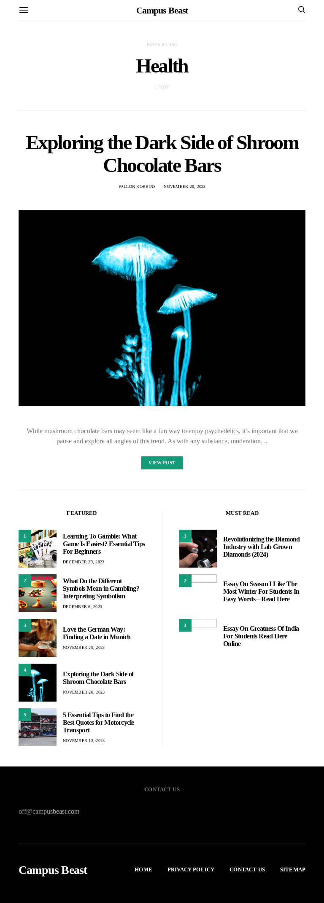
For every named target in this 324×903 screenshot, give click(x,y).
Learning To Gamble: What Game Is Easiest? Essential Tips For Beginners (104, 544)
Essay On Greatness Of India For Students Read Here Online (261, 636)
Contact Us (247, 869)
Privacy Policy (190, 869)
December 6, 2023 (82, 606)
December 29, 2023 (83, 562)
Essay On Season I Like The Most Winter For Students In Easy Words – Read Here (261, 591)
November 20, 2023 (184, 186)
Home (143, 869)
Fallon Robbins (137, 186)
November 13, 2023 (84, 740)
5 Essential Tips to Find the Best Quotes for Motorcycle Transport (98, 722)
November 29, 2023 (84, 647)
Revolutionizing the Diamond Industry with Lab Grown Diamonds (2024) (261, 547)
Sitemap (292, 869)
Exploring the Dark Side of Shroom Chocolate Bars (162, 153)
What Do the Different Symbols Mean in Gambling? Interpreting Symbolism (101, 588)
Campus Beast (162, 10)
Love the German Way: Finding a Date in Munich (97, 633)
